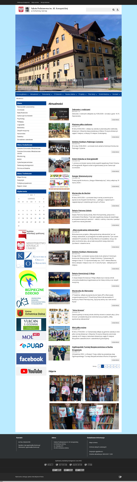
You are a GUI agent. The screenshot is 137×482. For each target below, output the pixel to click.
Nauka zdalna (70, 94)
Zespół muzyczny (23, 131)
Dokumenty (46, 94)
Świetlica (20, 137)
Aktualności (34, 94)
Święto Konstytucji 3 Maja (83, 273)
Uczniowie (20, 110)
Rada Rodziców (22, 113)
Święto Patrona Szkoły (82, 210)
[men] (31, 250)
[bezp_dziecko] (31, 295)
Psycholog (20, 119)
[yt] (31, 374)
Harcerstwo (21, 134)
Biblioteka (20, 128)
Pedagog (20, 122)
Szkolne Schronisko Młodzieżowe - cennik (29, 152)
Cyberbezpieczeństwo (25, 162)
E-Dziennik (58, 94)
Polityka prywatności (24, 183)
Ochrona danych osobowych (97, 447)
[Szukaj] (113, 10)
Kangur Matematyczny (82, 176)
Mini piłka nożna (79, 327)
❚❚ (19, 88)
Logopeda (20, 125)
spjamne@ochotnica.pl (32, 447)
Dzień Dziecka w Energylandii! (85, 159)
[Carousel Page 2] (35, 88)
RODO (19, 159)
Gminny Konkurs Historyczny (84, 252)
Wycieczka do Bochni (81, 193)
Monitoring (21, 156)
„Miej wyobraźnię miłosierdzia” (85, 230)
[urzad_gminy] (31, 316)
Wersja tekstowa (45, 2)
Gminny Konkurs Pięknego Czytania (87, 142)
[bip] (31, 239)
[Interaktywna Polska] (120, 477)
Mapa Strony (21, 177)
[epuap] (31, 349)
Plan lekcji (91, 94)
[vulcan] (31, 330)
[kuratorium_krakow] (31, 267)
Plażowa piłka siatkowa (82, 124)
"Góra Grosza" (78, 310)
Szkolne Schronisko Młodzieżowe (28, 148)
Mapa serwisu (35, 2)
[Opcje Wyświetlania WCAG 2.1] (118, 10)
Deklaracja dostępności (23, 2)
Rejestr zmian (22, 186)
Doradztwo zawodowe (25, 140)
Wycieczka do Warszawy (82, 291)
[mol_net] (31, 339)
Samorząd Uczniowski (24, 116)
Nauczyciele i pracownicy (25, 107)
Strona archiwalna (23, 168)
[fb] (31, 365)
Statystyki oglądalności (96, 451)
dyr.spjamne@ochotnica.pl (32, 445)
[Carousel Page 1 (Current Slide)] (33, 88)
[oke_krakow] (31, 307)
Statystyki (20, 180)
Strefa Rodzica (104, 94)
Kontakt (115, 94)
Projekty (82, 94)
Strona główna (21, 94)
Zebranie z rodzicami (81, 109)
